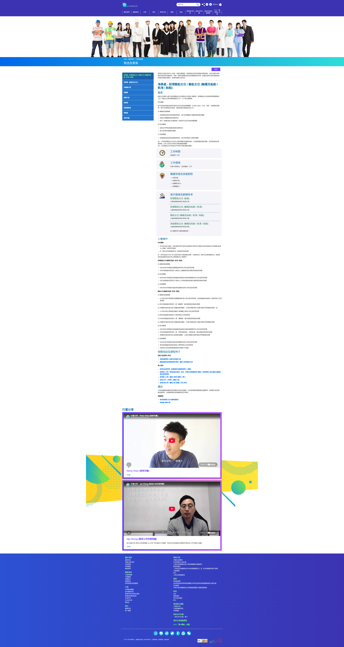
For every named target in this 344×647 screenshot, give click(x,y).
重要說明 (154, 639)
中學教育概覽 (129, 589)
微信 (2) (188, 633)
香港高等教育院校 (131, 596)
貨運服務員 (127, 108)
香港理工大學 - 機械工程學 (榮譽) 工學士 (173, 377)
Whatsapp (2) (155, 633)
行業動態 (128, 577)
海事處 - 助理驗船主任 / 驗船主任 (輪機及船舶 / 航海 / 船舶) (137, 76)
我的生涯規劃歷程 (180, 620)
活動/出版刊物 (129, 562)
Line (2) (161, 633)
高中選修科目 (129, 591)
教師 (175, 579)
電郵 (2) (183, 633)
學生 (126, 606)
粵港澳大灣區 (178, 604)
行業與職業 (139, 59)
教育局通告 (177, 566)
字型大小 (215, 4)
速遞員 (126, 113)
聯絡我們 (128, 568)
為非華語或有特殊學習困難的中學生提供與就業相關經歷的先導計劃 (194, 583)
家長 (175, 591)
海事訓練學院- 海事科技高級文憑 (170, 359)
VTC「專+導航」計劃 (181, 625)
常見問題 (128, 564)
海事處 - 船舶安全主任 (131, 82)
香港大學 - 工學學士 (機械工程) (170, 380)
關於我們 (128, 558)
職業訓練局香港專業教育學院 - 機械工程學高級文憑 (176, 362)
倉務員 (126, 102)
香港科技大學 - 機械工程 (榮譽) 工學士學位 (173, 382)
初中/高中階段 (177, 598)
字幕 (128, 475)
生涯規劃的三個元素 (179, 562)
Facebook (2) (177, 633)
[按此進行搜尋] (197, 4)
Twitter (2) (172, 633)
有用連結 (128, 566)
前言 (174, 594)
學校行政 (176, 558)
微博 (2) (166, 633)
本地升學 (128, 598)
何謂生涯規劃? (178, 560)
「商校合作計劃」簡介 (180, 617)
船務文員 (126, 97)
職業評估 (128, 608)
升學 (126, 587)
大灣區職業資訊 (178, 608)
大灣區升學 (177, 606)
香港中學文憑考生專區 (132, 594)
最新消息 (128, 560)
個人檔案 (128, 610)
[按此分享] (203, 4)
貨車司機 (126, 118)
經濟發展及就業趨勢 (131, 583)
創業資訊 (128, 581)
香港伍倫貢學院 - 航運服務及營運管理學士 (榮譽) (175, 369)
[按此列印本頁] (220, 4)
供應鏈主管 (127, 87)
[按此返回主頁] (131, 5)
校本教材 (176, 585)
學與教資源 (177, 581)
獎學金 (127, 602)
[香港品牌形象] (215, 640)
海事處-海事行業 (165, 402)
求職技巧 (128, 579)
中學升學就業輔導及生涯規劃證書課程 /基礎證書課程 (190, 587)
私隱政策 (160, 639)
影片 (174, 573)
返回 (215, 69)
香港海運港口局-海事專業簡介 (169, 399)
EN (207, 4)
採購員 (126, 92)
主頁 (125, 59)
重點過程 (176, 596)
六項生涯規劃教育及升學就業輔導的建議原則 (187, 564)
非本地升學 (128, 600)
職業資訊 (131, 59)
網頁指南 (166, 639)
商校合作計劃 (178, 614)
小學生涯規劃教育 (179, 575)
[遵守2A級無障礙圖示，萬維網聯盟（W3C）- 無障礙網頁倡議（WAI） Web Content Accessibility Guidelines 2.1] (203, 640)
